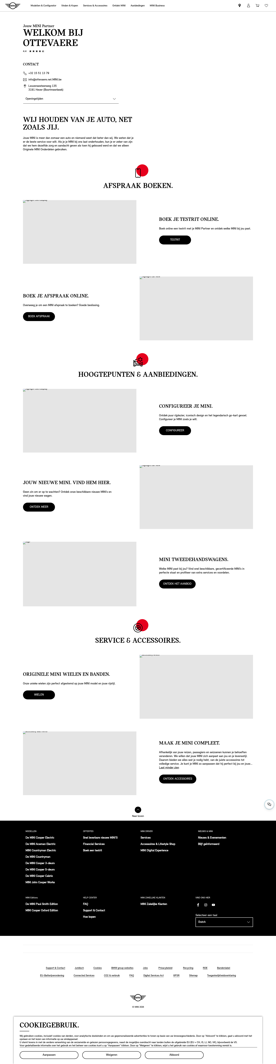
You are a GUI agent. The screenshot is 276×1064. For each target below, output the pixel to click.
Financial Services (94, 844)
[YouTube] (213, 904)
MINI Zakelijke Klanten (154, 904)
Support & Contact (94, 910)
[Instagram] (205, 904)
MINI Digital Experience (154, 850)
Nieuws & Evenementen (212, 837)
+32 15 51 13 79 (38, 73)
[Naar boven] (138, 810)
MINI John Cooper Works (40, 882)
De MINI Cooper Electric (40, 837)
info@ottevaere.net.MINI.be (44, 79)
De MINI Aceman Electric (41, 844)
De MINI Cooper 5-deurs (40, 869)
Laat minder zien (169, 767)
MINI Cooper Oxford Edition (42, 910)
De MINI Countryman (38, 857)
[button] (248, 5)
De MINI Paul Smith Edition (42, 904)
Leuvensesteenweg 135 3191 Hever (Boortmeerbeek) (45, 88)
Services (146, 837)
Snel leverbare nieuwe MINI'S (100, 837)
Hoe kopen (89, 917)
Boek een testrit (92, 850)
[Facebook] (198, 904)
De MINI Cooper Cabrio (39, 876)
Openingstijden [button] (34, 98)
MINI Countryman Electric (41, 850)
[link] (137, 5)
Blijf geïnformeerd (208, 844)
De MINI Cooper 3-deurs (40, 863)
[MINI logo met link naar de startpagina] (138, 997)
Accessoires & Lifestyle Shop (158, 844)
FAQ (85, 904)
